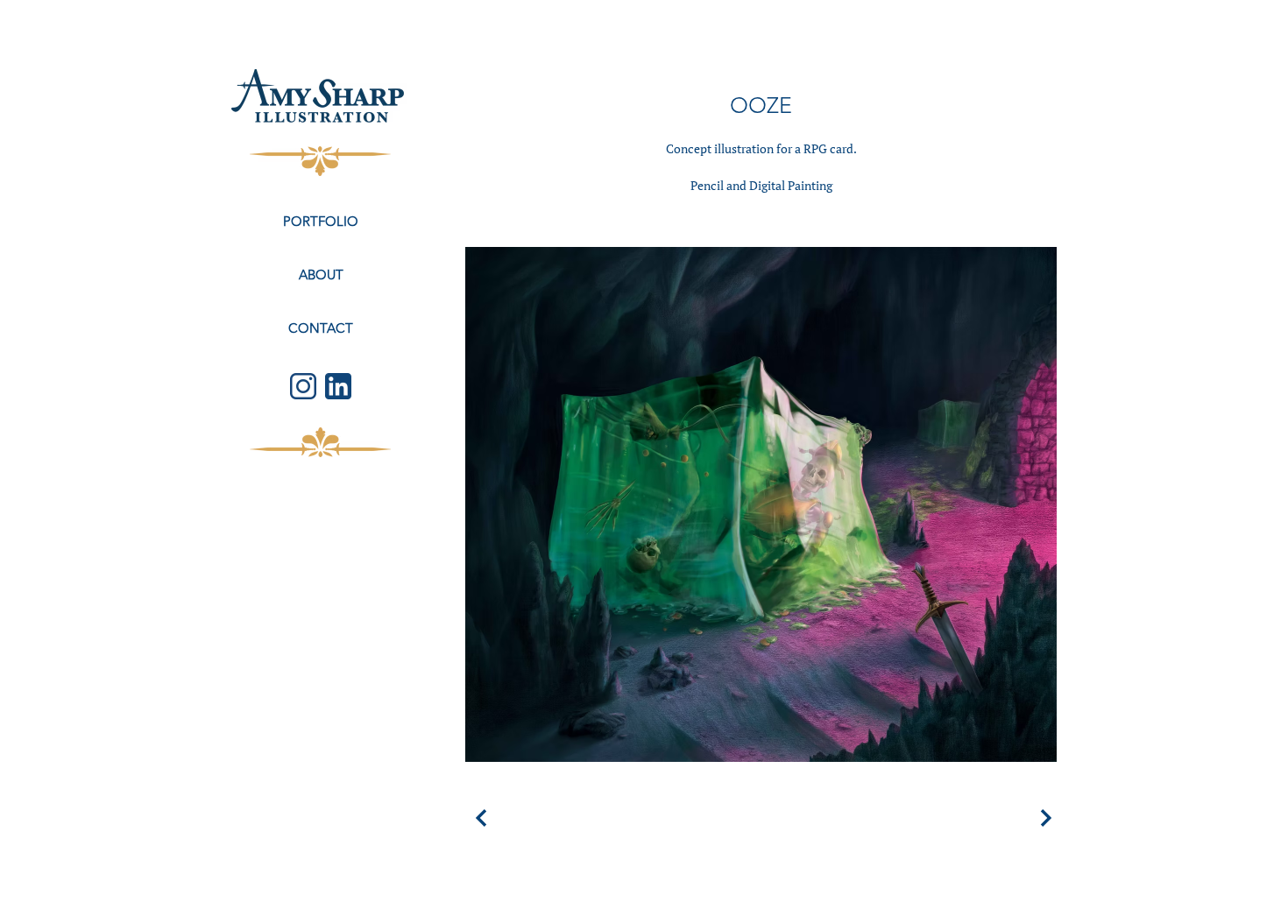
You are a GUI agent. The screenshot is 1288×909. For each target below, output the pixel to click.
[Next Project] (1043, 818)
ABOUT (321, 274)
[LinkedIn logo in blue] (338, 386)
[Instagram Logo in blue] (303, 386)
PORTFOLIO (320, 221)
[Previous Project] (478, 818)
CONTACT (320, 328)
